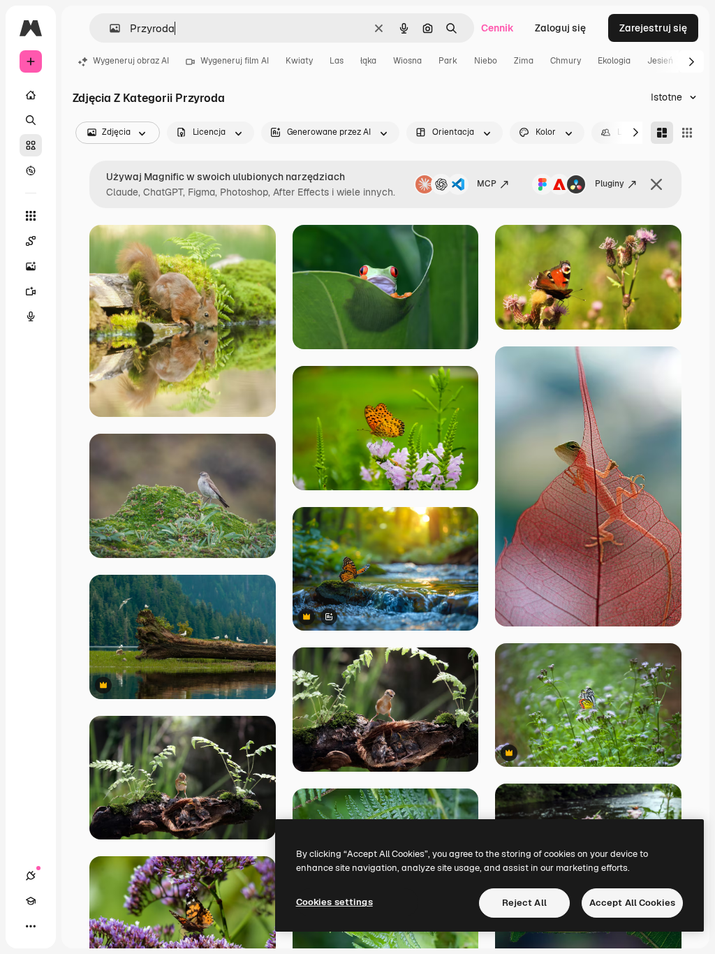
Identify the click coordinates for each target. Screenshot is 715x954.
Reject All (524, 903)
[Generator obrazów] (31, 266)
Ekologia (614, 60)
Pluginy (609, 183)
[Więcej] (31, 926)
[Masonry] (662, 133)
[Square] (687, 133)
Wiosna (407, 60)
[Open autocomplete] (109, 28)
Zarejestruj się (653, 28)
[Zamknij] (656, 184)
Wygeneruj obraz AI (131, 60)
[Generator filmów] (31, 291)
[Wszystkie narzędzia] (31, 216)
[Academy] (31, 901)
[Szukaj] (31, 120)
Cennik (497, 28)
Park (447, 60)
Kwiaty (299, 60)
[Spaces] (31, 241)
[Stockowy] (31, 145)
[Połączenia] (31, 876)
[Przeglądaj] (31, 170)
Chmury (565, 60)
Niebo (485, 60)
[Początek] (31, 95)
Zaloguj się (560, 28)
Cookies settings (334, 902)
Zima (523, 60)
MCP (486, 183)
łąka (368, 60)
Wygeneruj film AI (234, 60)
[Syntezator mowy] (31, 316)
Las (337, 60)
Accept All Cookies (632, 903)
